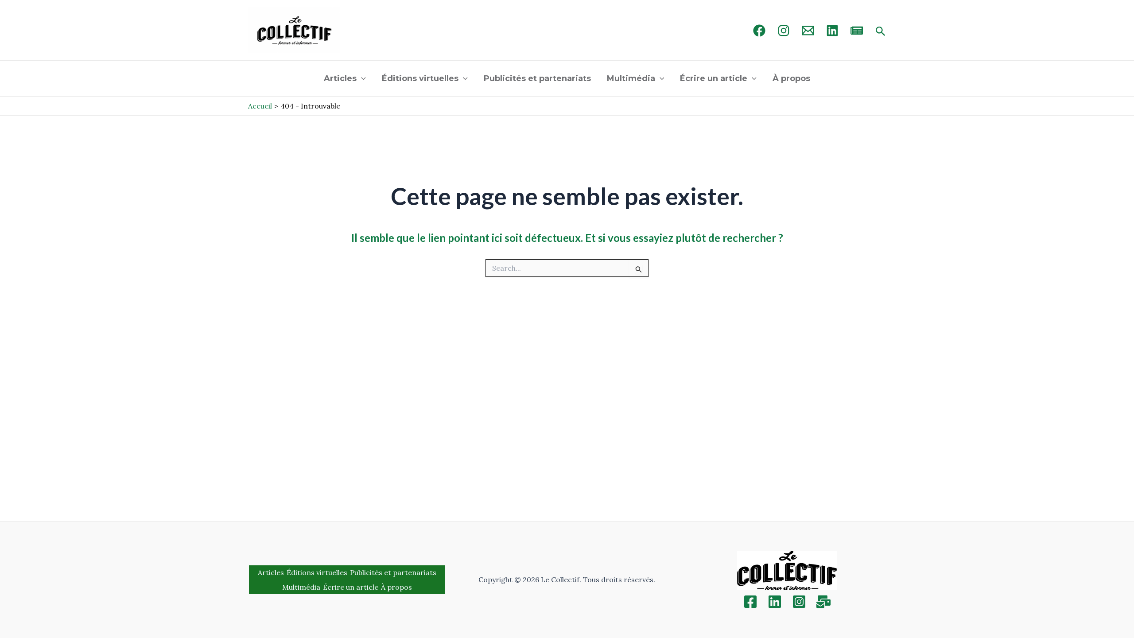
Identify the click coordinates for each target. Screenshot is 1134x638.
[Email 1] (808, 30)
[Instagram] (783, 30)
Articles (340, 78)
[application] (361, 78)
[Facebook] (759, 30)
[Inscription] (823, 602)
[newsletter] (856, 30)
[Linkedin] (775, 602)
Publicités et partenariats (537, 78)
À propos (791, 78)
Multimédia (631, 78)
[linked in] (832, 30)
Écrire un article (713, 78)
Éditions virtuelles (420, 78)
